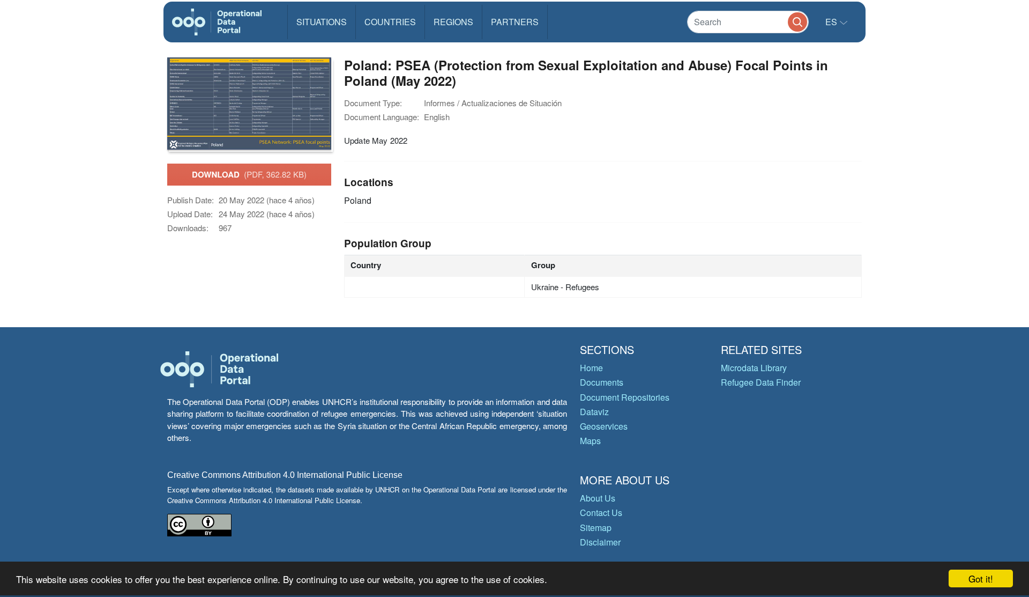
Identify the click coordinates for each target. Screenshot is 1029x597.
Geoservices (604, 426)
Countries (390, 22)
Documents (601, 382)
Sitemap (596, 527)
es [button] (832, 22)
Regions (453, 22)
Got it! (980, 578)
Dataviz (594, 412)
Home (591, 368)
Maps (590, 440)
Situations (321, 22)
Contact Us (601, 512)
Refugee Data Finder (761, 382)
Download (249, 174)
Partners (515, 22)
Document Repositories (624, 397)
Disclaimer (600, 542)
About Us (597, 498)
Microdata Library (754, 368)
